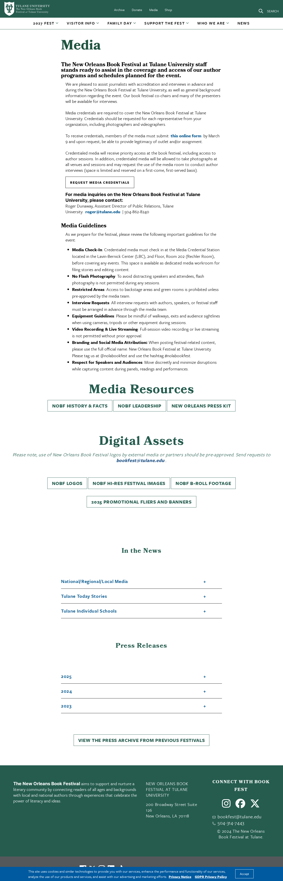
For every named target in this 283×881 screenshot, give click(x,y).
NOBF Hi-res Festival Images (129, 483)
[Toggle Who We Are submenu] (228, 24)
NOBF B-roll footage (203, 483)
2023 (66, 706)
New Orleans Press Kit (201, 405)
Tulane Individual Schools (89, 611)
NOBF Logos (67, 483)
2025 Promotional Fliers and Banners (141, 501)
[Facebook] (240, 805)
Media (153, 9)
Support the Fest (164, 23)
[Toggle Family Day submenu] (135, 24)
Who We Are (211, 23)
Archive (119, 9)
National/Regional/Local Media (94, 581)
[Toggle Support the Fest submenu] (188, 24)
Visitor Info (81, 23)
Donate (137, 9)
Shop (168, 9)
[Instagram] (226, 805)
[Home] (27, 9)
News (243, 23)
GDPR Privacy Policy (211, 876)
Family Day (119, 23)
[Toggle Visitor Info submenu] (98, 24)
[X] (255, 805)
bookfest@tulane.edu (140, 460)
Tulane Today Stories (84, 596)
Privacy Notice (180, 876)
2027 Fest (43, 23)
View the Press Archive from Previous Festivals (141, 740)
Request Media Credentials (100, 182)
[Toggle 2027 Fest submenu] (57, 24)
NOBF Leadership (139, 405)
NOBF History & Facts (80, 405)
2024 (66, 691)
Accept (244, 874)
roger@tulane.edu (102, 212)
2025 (66, 676)
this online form (186, 136)
